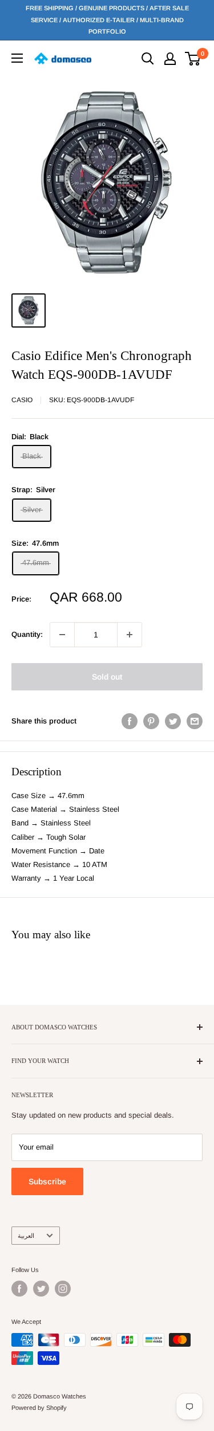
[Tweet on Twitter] (173, 721)
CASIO (22, 400)
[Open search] (148, 58)
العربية (26, 1235)
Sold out (107, 676)
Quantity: (27, 634)
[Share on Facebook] (130, 721)
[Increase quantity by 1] (130, 635)
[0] (193, 59)
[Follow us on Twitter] (41, 1289)
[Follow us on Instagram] (63, 1289)
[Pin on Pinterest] (151, 721)
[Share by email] (195, 721)
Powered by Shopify (39, 1407)
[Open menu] (17, 58)
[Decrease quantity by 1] (62, 635)
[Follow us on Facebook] (19, 1289)
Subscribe (47, 1181)
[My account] (170, 58)
